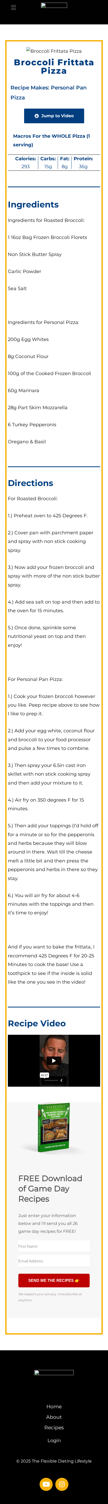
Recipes (54, 1428)
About (54, 1417)
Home (54, 1407)
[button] (13, 8)
